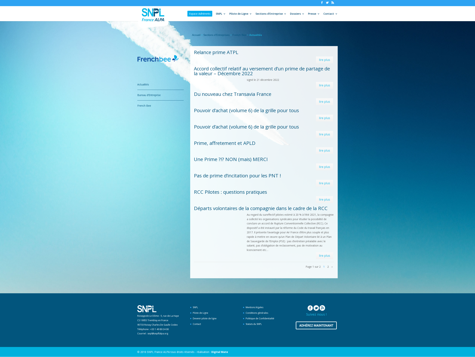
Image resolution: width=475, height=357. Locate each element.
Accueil (196, 34)
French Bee (239, 34)
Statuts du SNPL (254, 324)
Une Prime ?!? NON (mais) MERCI (231, 159)
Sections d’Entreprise (269, 13)
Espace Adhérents (200, 13)
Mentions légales (254, 307)
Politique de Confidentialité (260, 318)
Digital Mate (219, 352)
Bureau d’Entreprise (149, 95)
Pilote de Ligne (238, 13)
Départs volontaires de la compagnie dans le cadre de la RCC (260, 208)
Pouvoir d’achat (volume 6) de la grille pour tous (246, 110)
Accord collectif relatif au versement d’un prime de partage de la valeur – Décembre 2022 (262, 71)
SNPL (219, 13)
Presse (312, 13)
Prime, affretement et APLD (224, 143)
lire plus (324, 60)
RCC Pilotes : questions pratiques (230, 192)
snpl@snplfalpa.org (158, 333)
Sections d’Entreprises (216, 34)
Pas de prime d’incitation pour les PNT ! (237, 175)
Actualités (143, 84)
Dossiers (295, 13)
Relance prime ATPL (216, 52)
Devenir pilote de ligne (205, 318)
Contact (328, 13)
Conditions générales (257, 312)
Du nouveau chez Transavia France (232, 94)
